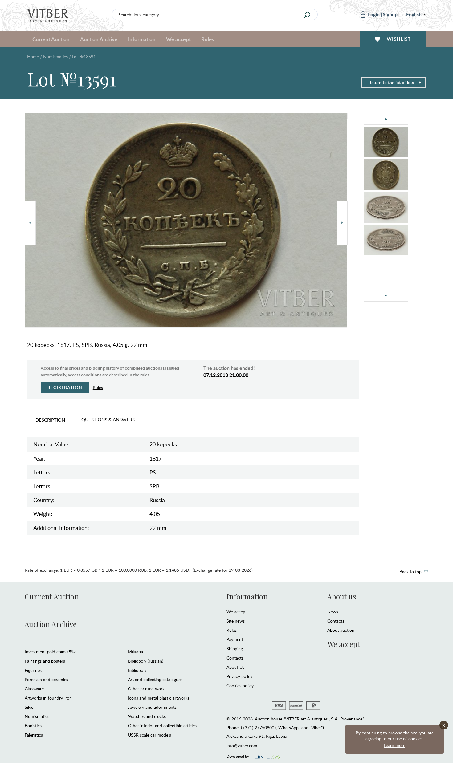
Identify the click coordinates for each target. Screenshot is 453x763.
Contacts (234, 658)
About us (341, 596)
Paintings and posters (45, 661)
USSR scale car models (149, 735)
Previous (30, 223)
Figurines (33, 670)
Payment (234, 639)
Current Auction (52, 596)
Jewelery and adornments (152, 707)
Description (50, 420)
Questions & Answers (108, 419)
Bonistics (33, 726)
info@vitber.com (241, 746)
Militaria (135, 652)
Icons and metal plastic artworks (158, 698)
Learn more (394, 745)
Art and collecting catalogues (155, 679)
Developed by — (239, 755)
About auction (340, 630)
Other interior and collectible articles (162, 726)
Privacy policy (239, 676)
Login (374, 14)
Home (33, 56)
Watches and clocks (147, 716)
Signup (390, 14)
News (332, 612)
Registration (64, 387)
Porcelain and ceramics (46, 679)
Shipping (234, 648)
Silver (30, 707)
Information (247, 596)
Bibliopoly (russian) (145, 661)
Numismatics (55, 56)
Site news (235, 621)
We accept (236, 612)
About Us (235, 667)
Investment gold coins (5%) (50, 652)
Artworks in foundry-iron (48, 698)
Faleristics (34, 735)
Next (342, 223)
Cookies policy (240, 685)
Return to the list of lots (391, 82)
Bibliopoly (137, 670)
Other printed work (146, 689)
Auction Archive (51, 624)
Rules (207, 39)
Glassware (34, 689)
